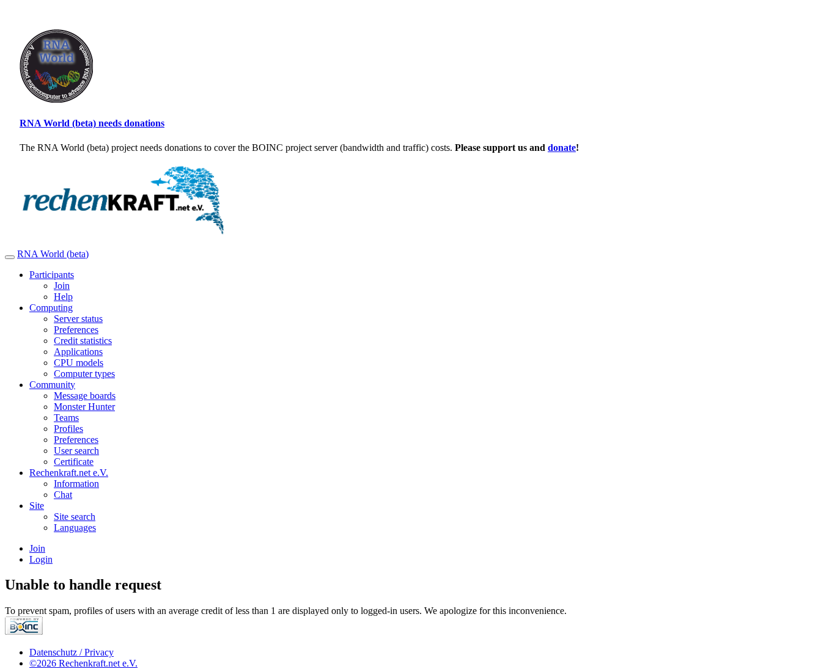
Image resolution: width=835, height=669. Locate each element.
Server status (78, 318)
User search (76, 450)
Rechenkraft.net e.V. (68, 472)
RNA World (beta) (53, 254)
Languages (75, 527)
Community (52, 384)
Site (36, 505)
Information (76, 483)
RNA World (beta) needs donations (92, 123)
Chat (63, 494)
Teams (66, 417)
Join (62, 285)
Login (41, 559)
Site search (74, 516)
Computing (51, 307)
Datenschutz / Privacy (71, 652)
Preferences (76, 329)
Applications (78, 351)
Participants (51, 274)
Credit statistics (83, 340)
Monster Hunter (84, 406)
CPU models (78, 362)
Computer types (84, 373)
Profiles (68, 428)
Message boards (85, 395)
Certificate (74, 461)
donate (562, 147)
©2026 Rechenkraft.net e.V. (83, 663)
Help (63, 296)
